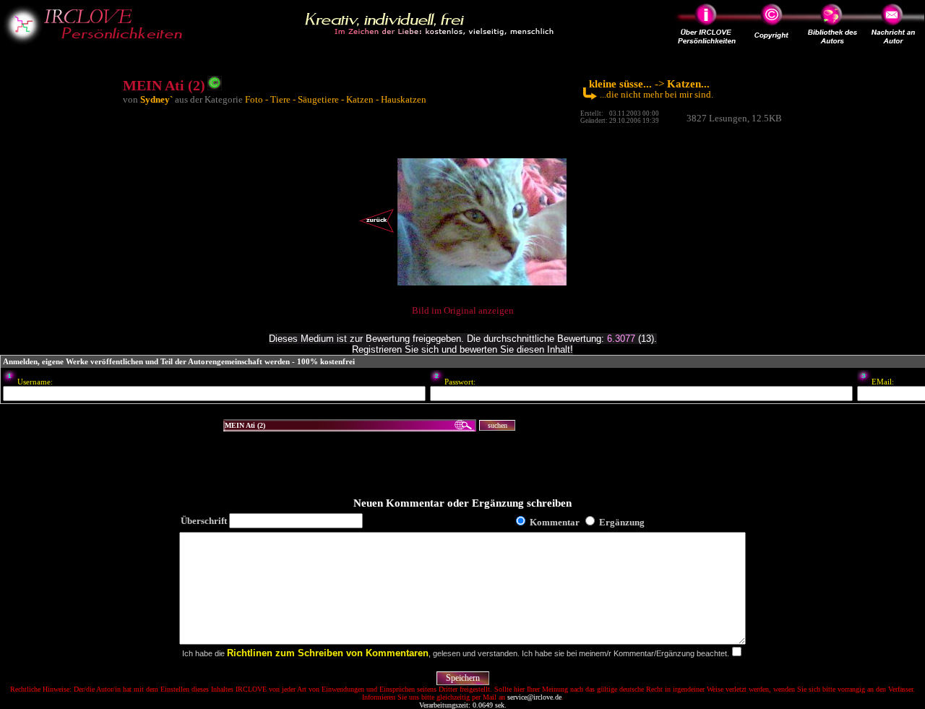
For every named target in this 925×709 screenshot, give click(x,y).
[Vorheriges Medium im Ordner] (376, 232)
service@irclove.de (534, 697)
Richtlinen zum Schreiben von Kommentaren (328, 653)
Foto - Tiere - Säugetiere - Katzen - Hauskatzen (335, 99)
